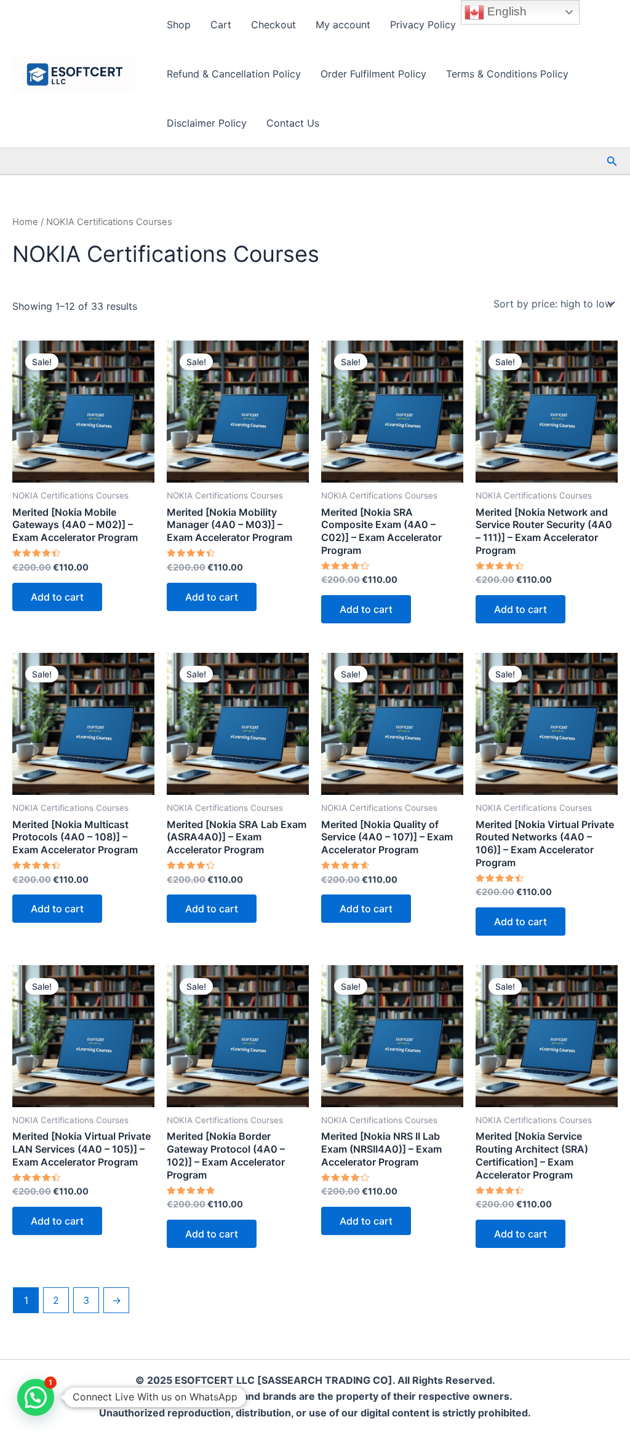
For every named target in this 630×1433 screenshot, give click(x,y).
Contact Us (292, 123)
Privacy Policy (423, 24)
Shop (179, 24)
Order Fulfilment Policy (373, 74)
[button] (612, 161)
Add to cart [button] (57, 597)
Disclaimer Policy (207, 123)
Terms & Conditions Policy (507, 74)
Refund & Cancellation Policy (234, 74)
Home (25, 221)
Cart (220, 24)
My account (343, 24)
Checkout (273, 24)
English (505, 11)
